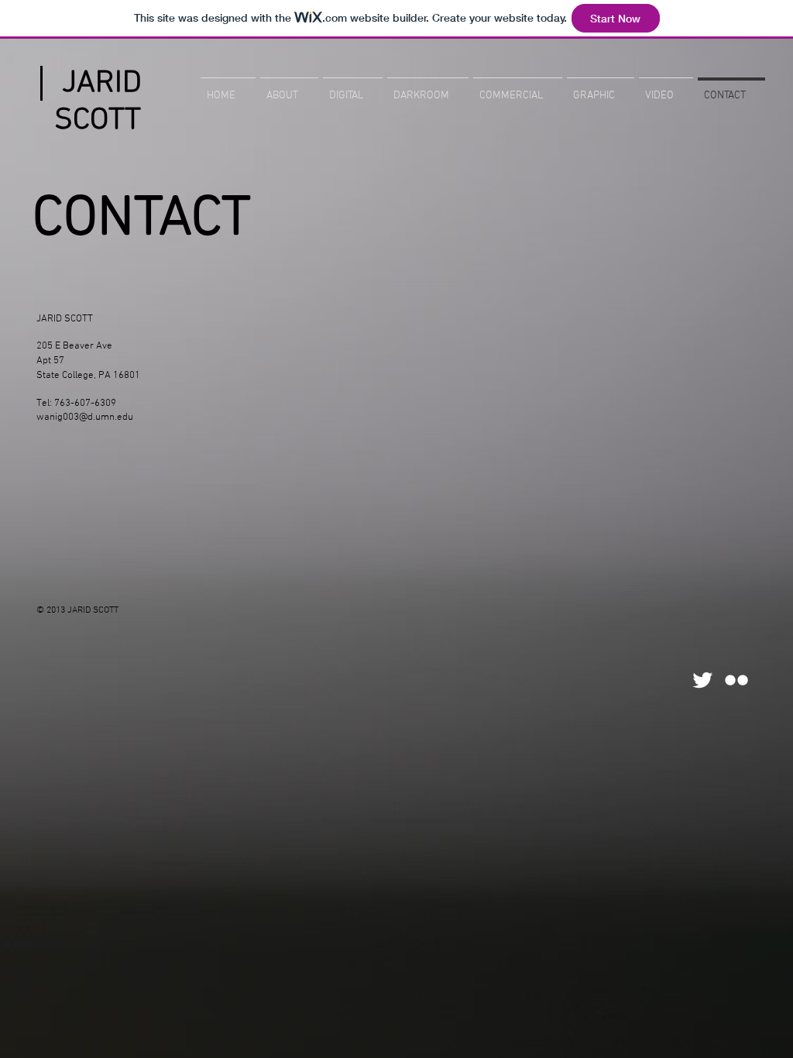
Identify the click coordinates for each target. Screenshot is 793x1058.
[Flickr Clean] (736, 680)
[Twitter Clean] (702, 680)
